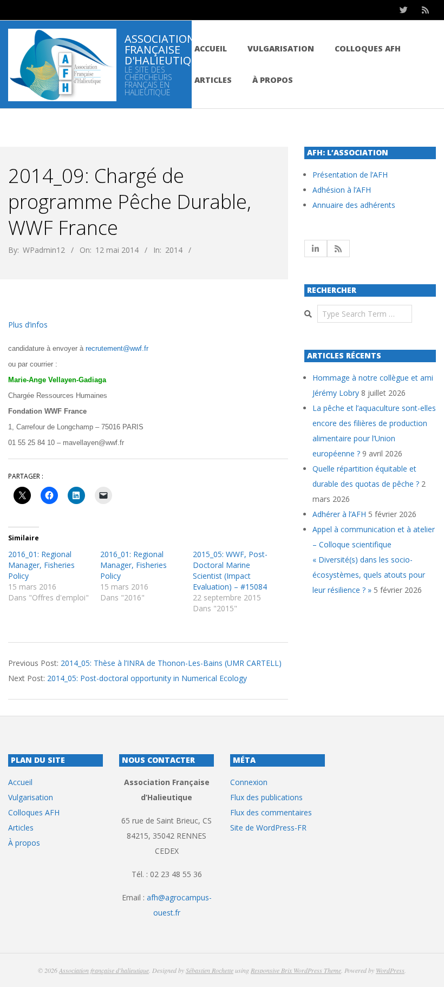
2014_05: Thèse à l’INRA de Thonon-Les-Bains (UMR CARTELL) (171, 663)
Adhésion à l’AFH (341, 190)
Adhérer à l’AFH (339, 514)
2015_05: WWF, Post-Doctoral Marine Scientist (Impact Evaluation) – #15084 (230, 570)
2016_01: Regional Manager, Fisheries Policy (41, 565)
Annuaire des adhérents (353, 205)
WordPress (390, 970)
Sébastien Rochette (209, 970)
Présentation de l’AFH (350, 174)
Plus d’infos (28, 324)
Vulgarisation (280, 48)
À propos (272, 80)
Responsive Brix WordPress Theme (296, 970)
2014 (173, 250)
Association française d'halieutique (104, 970)
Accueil (210, 48)
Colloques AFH (368, 48)
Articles (213, 80)
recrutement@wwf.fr (117, 348)
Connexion (248, 782)
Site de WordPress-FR (268, 827)
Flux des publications (266, 797)
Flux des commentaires (271, 812)
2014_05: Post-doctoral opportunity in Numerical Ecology (147, 678)
